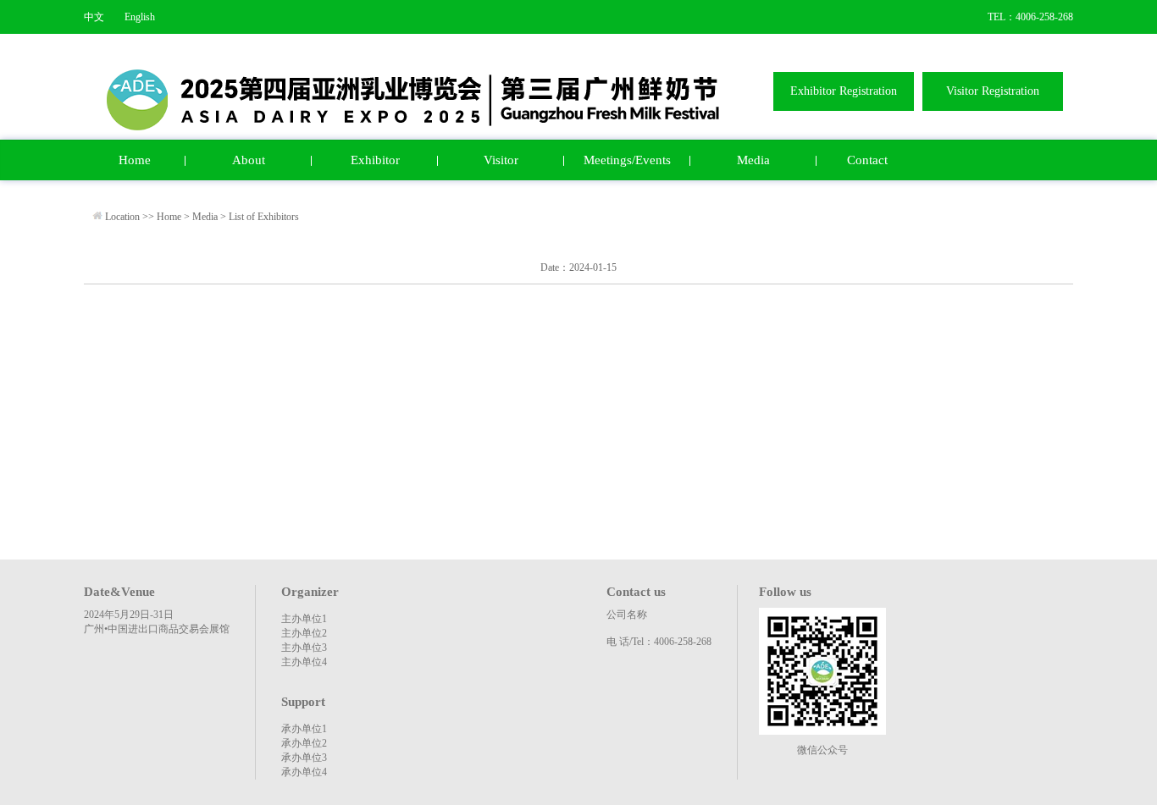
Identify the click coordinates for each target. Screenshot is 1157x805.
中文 (94, 17)
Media (753, 160)
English (140, 17)
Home (135, 160)
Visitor (501, 160)
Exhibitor (375, 160)
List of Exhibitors (264, 217)
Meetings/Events (627, 160)
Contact (867, 160)
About (248, 160)
